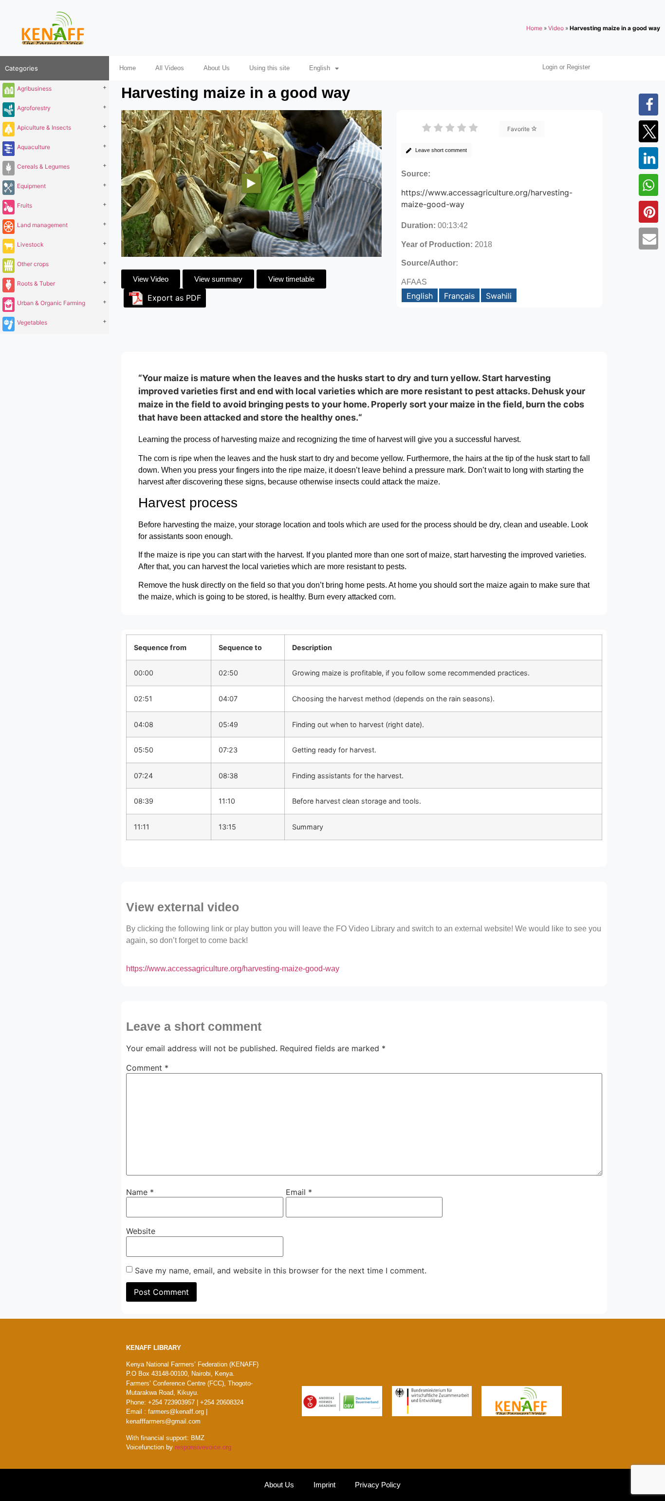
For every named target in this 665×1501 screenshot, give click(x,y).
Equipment (31, 186)
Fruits (24, 205)
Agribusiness (34, 88)
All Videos (169, 68)
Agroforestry (34, 108)
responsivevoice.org (203, 1447)
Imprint (324, 1485)
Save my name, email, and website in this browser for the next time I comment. (280, 1270)
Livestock (30, 244)
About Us (216, 68)
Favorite (519, 129)
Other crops (33, 264)
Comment (147, 1068)
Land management (42, 225)
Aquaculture (33, 147)
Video (556, 28)
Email (299, 1192)
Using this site (269, 68)
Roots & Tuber (36, 283)
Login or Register (566, 67)
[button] (650, 104)
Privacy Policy (378, 1485)
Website (140, 1231)
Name (140, 1192)
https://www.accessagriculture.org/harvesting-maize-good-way (232, 968)
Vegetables (32, 322)
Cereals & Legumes (43, 166)
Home (534, 28)
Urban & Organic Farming (51, 303)
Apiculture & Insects (44, 127)
